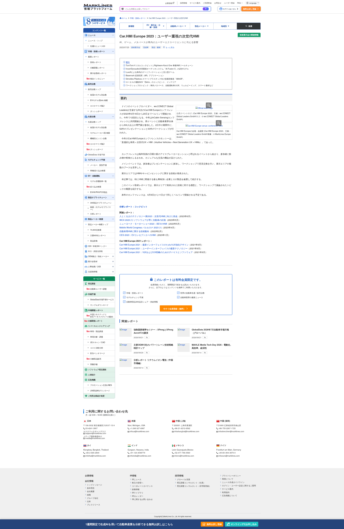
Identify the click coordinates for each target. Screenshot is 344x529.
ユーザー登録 (229, 3)
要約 (128, 62)
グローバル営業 (183, 479)
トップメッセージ (94, 485)
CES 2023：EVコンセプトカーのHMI (137, 235)
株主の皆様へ (137, 483)
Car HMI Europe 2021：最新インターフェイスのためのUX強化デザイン (154, 244)
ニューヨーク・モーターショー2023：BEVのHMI (143, 223)
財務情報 (135, 489)
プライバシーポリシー (231, 476)
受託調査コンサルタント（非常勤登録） (194, 486)
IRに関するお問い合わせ (142, 499)
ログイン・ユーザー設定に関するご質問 (239, 485)
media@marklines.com (95, 438)
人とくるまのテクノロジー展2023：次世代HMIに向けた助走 (148, 216)
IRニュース (136, 479)
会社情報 (89, 481)
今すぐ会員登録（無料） (174, 308)
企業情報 (89, 476)
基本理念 (90, 488)
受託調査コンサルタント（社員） (191, 483)
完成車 (145, 47)
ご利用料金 (207, 3)
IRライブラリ (137, 493)
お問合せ (217, 3)
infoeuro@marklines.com (229, 455)
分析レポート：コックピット (133, 206)
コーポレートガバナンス (142, 486)
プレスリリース (93, 505)
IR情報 (133, 476)
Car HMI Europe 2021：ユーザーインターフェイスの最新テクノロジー (153, 248)
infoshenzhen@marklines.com (231, 431)
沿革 (89, 501)
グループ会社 (92, 498)
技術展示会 (135, 47)
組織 (89, 495)
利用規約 (226, 492)
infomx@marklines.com (184, 455)
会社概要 (90, 491)
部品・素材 (156, 47)
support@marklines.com (95, 433)
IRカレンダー (137, 496)
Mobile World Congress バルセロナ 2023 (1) (140, 227)
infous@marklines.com (139, 431)
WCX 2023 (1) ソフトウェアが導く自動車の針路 (142, 220)
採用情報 (183, 3)
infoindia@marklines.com (140, 455)
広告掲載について (229, 495)
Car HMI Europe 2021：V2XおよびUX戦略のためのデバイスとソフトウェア (156, 252)
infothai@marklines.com (95, 455)
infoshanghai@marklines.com (186, 431)
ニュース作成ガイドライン (233, 482)
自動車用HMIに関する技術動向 (134, 231)
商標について (227, 479)
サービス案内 (195, 3)
